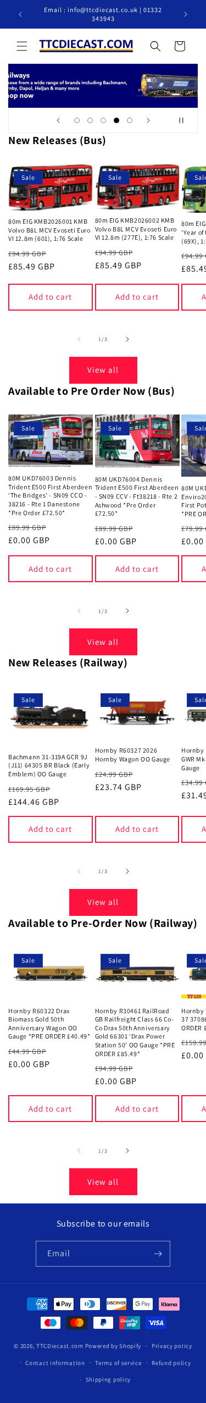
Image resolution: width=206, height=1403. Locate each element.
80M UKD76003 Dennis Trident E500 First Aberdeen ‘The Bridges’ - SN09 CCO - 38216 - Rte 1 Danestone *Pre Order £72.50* (50, 495)
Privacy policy (172, 1346)
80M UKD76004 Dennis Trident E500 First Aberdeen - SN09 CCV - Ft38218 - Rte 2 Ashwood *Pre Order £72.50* (137, 496)
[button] (22, 46)
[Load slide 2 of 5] (90, 120)
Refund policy (171, 1363)
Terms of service (118, 1363)
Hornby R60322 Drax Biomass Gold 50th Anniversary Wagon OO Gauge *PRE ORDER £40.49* (49, 1024)
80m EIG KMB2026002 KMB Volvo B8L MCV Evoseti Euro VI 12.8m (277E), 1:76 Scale (136, 228)
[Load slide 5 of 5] (129, 120)
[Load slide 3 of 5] (103, 120)
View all (103, 369)
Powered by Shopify (113, 1346)
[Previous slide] (58, 120)
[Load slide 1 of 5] (76, 120)
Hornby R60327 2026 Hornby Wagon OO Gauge (133, 754)
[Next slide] (148, 120)
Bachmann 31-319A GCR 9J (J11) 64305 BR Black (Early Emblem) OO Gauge (49, 765)
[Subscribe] (158, 1254)
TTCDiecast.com (59, 1346)
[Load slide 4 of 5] (116, 120)
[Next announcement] (186, 14)
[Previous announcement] (20, 14)
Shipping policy (108, 1379)
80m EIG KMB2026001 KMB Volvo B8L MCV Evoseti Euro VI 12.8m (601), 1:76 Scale (49, 229)
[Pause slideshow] (186, 120)
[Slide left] (79, 339)
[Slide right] (127, 339)
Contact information (55, 1363)
